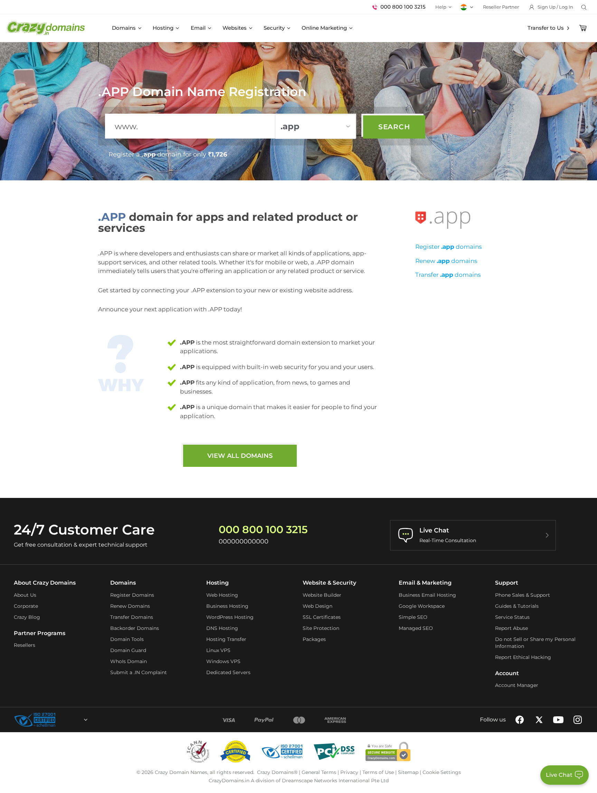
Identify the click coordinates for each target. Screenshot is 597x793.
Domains (124, 28)
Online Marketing (324, 28)
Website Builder (322, 595)
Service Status (512, 617)
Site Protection (321, 628)
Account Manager (516, 685)
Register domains (448, 246)
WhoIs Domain (128, 661)
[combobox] (67, 720)
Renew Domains (130, 606)
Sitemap (408, 772)
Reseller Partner (501, 7)
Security (274, 28)
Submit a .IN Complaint (138, 672)
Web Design (317, 606)
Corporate (26, 606)
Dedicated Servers (228, 672)
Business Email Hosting (427, 595)
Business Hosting (227, 606)
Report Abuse (511, 628)
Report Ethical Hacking (523, 657)
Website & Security (329, 582)
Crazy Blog (27, 617)
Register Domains (132, 595)
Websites (234, 28)
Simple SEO (413, 617)
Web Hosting (222, 595)
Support (506, 582)
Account (507, 673)
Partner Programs (39, 633)
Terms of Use (378, 772)
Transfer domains (448, 274)
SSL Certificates (322, 617)
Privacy (349, 772)
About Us (25, 595)
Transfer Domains (131, 617)
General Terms (319, 772)
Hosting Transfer (226, 639)
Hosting (163, 28)
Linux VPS (218, 650)
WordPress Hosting (230, 617)
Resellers (24, 645)
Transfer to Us (546, 28)
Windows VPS (223, 661)
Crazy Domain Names (181, 772)
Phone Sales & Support (522, 595)
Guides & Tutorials (517, 606)
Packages (314, 639)
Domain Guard (128, 650)
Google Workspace (422, 606)
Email (198, 28)
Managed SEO (416, 628)
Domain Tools (127, 639)
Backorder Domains (134, 628)
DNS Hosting (222, 628)
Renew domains (446, 260)
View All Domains (240, 456)
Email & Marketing (425, 582)
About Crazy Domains (45, 582)
